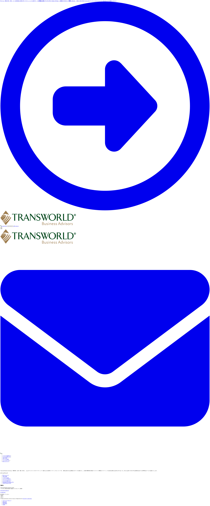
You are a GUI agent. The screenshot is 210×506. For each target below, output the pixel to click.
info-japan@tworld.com (4, 490)
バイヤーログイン (10, 226)
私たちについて (6, 475)
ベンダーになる (6, 477)
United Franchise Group (7, 483)
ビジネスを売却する (6, 478)
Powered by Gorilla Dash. (27, 498)
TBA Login (5, 501)
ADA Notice (5, 503)
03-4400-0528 (2, 492)
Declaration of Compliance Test (8, 482)
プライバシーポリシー (7, 500)
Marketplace (5, 502)
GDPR (4, 504)
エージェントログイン (7, 479)
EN (1, 228)
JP (1, 227)
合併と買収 (5, 476)
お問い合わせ (16, 226)
